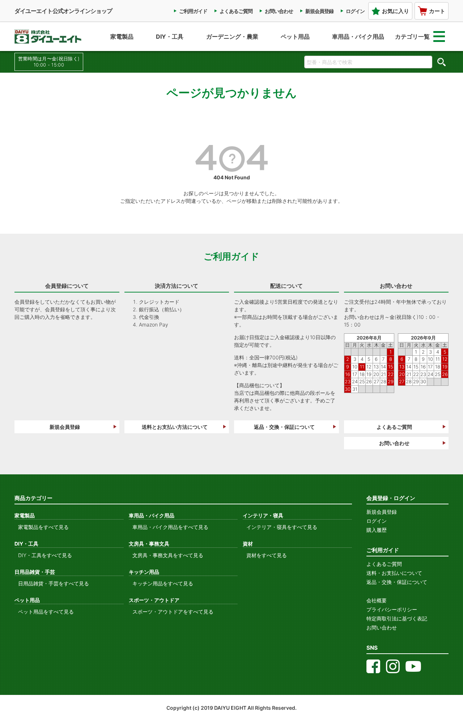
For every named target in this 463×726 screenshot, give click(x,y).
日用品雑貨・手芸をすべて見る (53, 583)
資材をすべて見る (266, 555)
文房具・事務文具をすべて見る (167, 555)
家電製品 (121, 36)
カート (437, 11)
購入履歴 (376, 530)
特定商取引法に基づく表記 (396, 618)
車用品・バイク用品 (358, 36)
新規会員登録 (319, 11)
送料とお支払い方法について (175, 427)
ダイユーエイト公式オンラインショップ (63, 10)
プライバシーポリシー (391, 609)
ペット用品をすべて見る (46, 611)
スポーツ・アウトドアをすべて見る (172, 611)
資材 (248, 544)
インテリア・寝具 (263, 515)
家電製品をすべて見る (43, 527)
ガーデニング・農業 (232, 36)
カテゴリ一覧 (412, 36)
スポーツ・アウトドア (154, 600)
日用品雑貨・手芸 (34, 572)
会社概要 (376, 600)
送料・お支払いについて (394, 573)
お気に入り (395, 11)
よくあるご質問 (236, 11)
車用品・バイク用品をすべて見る (170, 527)
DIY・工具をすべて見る (45, 555)
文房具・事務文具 (149, 544)
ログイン (355, 11)
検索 (441, 62)
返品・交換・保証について (284, 427)
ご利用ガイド (193, 11)
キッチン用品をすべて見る (162, 583)
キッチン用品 (144, 572)
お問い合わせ (279, 11)
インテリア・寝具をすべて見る (281, 527)
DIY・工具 (169, 36)
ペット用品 (295, 36)
